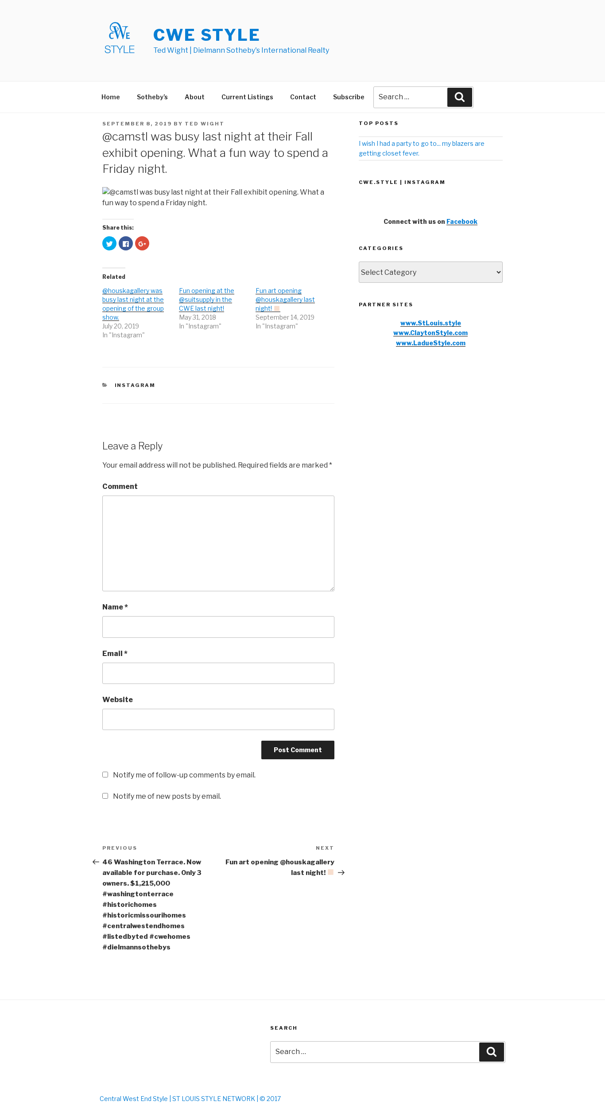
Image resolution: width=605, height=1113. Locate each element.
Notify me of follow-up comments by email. (184, 775)
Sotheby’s (152, 97)
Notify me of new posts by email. (167, 796)
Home (110, 97)
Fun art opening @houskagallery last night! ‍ (285, 299)
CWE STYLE (207, 35)
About (195, 97)
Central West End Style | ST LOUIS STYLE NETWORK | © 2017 (190, 1098)
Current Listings (247, 97)
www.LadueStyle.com (430, 343)
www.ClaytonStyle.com (430, 332)
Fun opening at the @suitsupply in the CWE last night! (206, 299)
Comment (120, 486)
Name (115, 607)
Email (115, 653)
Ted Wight (205, 124)
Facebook (461, 221)
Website (117, 699)
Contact (303, 97)
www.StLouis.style (430, 323)
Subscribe (349, 97)
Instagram (135, 385)
